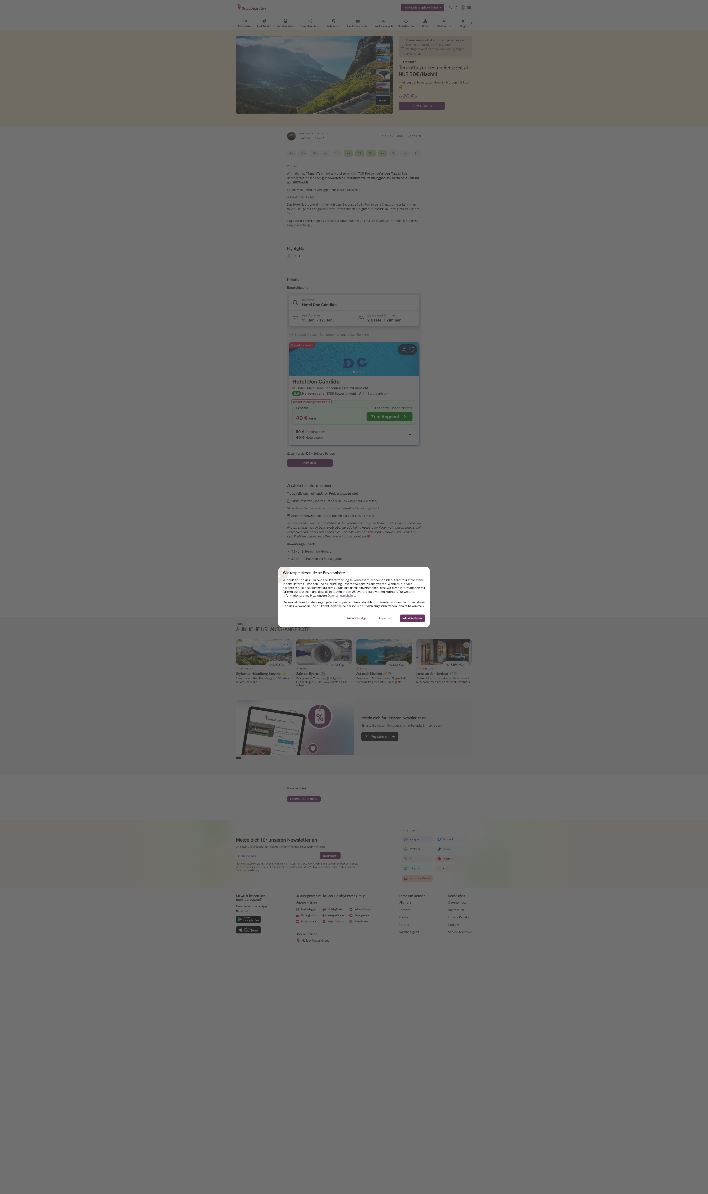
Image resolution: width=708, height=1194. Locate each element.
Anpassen (385, 618)
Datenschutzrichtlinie (341, 595)
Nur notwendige (356, 618)
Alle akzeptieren (412, 618)
